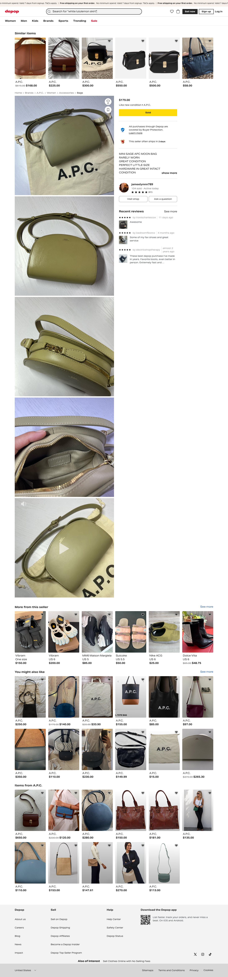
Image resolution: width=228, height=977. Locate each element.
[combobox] (94, 11)
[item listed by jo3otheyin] (130, 697)
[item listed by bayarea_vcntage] (164, 749)
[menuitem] (10, 21)
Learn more (135, 133)
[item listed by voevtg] (97, 749)
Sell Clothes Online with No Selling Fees (126, 961)
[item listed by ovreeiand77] (197, 697)
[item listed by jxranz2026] (164, 697)
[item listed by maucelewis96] (63, 697)
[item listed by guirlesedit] (97, 863)
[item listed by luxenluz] (164, 810)
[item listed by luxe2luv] (130, 810)
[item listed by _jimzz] (30, 697)
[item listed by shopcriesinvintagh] (30, 810)
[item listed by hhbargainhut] (63, 810)
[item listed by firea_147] (130, 863)
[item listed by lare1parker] (30, 863)
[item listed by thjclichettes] (63, 749)
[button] (154, 192)
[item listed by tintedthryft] (130, 749)
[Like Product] (42, 41)
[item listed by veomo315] (97, 810)
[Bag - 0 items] (178, 11)
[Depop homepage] (12, 11)
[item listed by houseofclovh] (63, 863)
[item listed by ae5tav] (30, 749)
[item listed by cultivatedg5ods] (97, 697)
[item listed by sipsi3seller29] (197, 810)
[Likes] (172, 11)
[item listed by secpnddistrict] (197, 749)
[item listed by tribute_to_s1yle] (164, 863)
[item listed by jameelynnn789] (30, 632)
